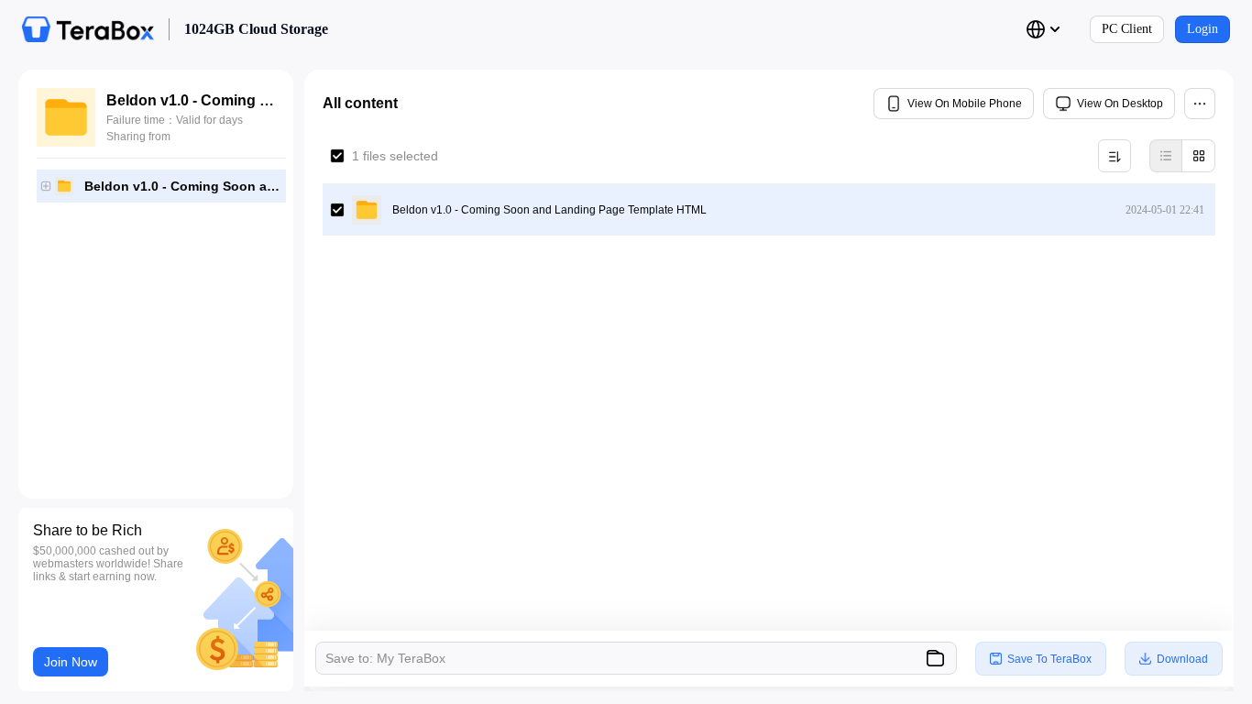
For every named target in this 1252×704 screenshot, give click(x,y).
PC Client (1127, 29)
